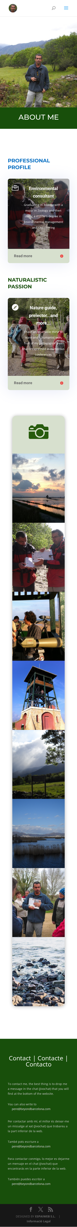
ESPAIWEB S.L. (45, 1216)
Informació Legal (39, 1221)
